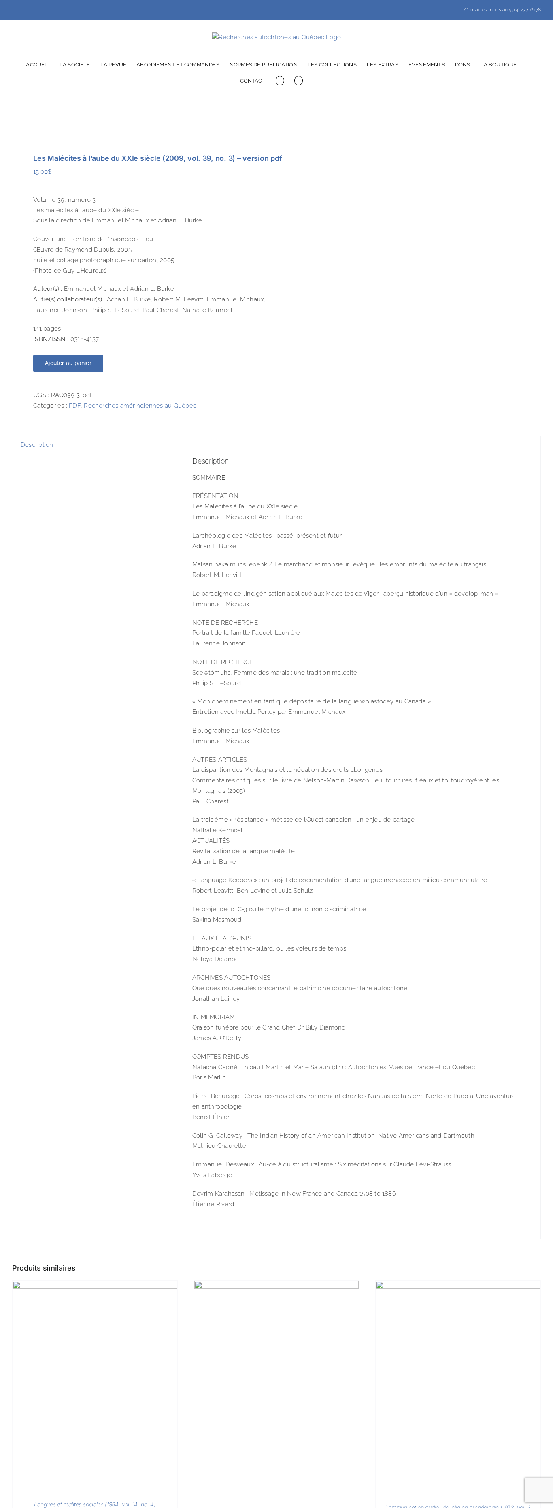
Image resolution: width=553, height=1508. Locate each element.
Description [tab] (37, 445)
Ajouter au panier (68, 363)
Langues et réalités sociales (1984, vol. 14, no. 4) (94, 1504)
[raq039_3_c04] (139, 123)
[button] (298, 80)
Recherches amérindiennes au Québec (140, 405)
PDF (75, 405)
